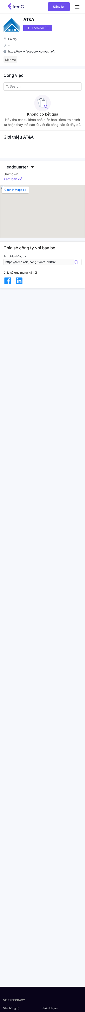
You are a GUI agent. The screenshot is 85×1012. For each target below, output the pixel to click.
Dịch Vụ (10, 59)
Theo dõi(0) (40, 28)
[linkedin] (19, 281)
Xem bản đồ (13, 179)
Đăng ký (59, 6)
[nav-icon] (77, 6)
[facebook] (8, 281)
